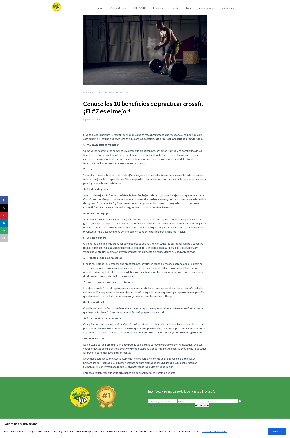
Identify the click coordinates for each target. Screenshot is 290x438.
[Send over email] (4, 230)
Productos (158, 7)
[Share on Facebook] (4, 200)
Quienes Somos (118, 7)
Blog (188, 7)
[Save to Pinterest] (4, 215)
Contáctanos (229, 7)
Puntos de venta (206, 7)
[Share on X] (4, 208)
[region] (145, 428)
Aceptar (276, 431)
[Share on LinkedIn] (4, 223)
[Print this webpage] (4, 238)
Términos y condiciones (214, 431)
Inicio (100, 7)
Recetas (175, 7)
